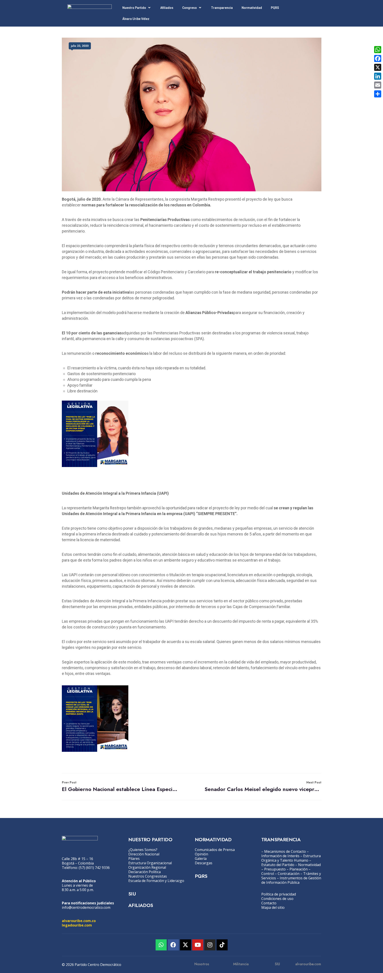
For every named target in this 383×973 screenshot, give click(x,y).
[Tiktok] (222, 944)
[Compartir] (377, 93)
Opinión (201, 854)
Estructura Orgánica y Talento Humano (291, 858)
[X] (377, 67)
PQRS (275, 8)
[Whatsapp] (161, 944)
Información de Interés (280, 855)
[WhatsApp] (377, 49)
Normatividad (252, 8)
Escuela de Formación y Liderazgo (156, 880)
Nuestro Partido (134, 8)
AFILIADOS (140, 905)
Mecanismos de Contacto (285, 851)
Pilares (134, 858)
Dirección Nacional (143, 854)
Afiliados (166, 8)
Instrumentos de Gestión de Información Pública (291, 880)
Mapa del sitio (273, 907)
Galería (201, 858)
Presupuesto (275, 869)
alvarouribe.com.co (79, 920)
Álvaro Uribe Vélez (135, 19)
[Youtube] (197, 944)
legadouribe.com (77, 925)
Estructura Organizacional (150, 863)
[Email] (377, 85)
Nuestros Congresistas (147, 876)
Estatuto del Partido (277, 864)
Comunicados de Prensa (215, 849)
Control (267, 873)
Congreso (189, 8)
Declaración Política (144, 871)
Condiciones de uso (277, 898)
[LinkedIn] (377, 76)
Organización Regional (147, 867)
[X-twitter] (185, 944)
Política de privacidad (278, 894)
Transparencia (222, 8)
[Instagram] (209, 944)
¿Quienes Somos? (142, 849)
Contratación (288, 873)
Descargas (203, 863)
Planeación (298, 869)
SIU (132, 893)
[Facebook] (173, 944)
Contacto (268, 903)
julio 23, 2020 (80, 46)
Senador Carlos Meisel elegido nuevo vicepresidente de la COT (263, 786)
